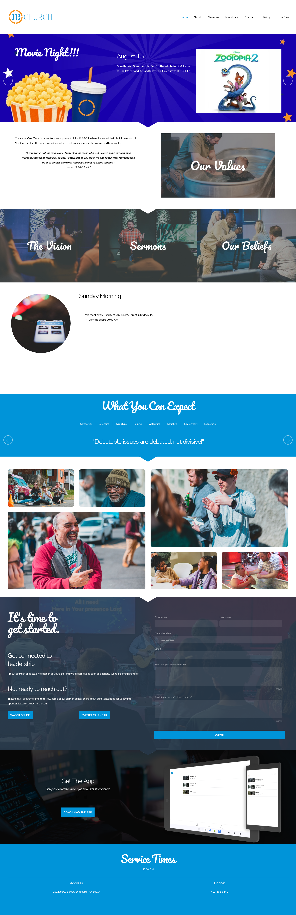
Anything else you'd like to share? (173, 697)
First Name (161, 617)
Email (158, 649)
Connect (251, 17)
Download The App (78, 812)
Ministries (232, 17)
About (198, 17)
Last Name (225, 617)
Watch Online (20, 715)
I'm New (284, 17)
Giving (266, 17)
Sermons (214, 17)
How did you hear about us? (170, 664)
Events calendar (94, 715)
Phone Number (163, 633)
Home (184, 17)
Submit (219, 734)
